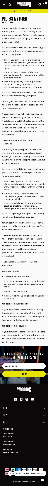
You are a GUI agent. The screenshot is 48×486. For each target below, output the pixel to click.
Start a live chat (7, 436)
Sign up (24, 374)
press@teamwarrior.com (10, 452)
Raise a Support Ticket (9, 444)
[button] (4, 4)
